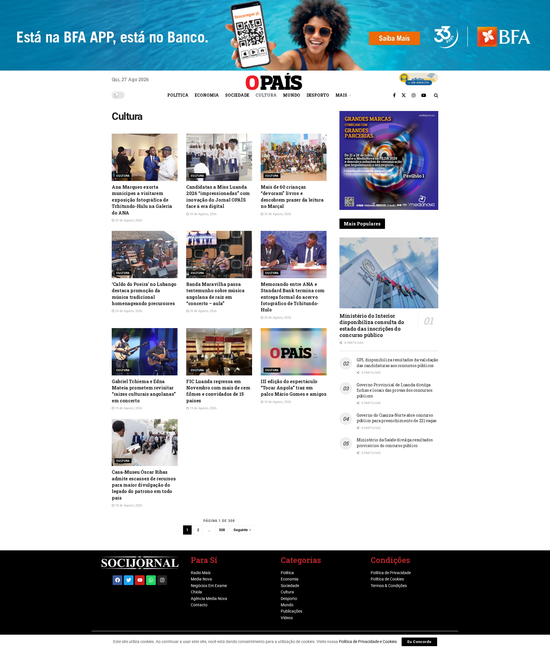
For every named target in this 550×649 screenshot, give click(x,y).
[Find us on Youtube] (423, 95)
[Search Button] (436, 95)
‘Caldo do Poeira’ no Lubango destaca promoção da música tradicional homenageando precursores (144, 293)
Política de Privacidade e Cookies (368, 641)
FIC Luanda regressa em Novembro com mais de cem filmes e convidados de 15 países (218, 391)
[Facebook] (117, 580)
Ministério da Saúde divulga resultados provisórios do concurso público (395, 442)
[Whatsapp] (151, 580)
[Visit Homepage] (273, 79)
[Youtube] (140, 580)
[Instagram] (162, 580)
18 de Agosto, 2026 (277, 402)
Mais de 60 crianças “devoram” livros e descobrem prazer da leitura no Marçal (292, 196)
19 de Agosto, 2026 (128, 408)
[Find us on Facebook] (394, 95)
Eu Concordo (419, 642)
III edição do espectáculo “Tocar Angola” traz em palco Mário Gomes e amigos (294, 387)
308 (222, 530)
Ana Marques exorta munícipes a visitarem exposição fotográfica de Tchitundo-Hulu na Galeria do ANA (142, 200)
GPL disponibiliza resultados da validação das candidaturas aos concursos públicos (397, 362)
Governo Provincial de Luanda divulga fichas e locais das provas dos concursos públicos (395, 390)
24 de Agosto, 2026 (277, 214)
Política (177, 95)
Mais (341, 95)
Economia (207, 95)
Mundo (291, 95)
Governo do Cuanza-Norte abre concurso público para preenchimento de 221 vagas (397, 418)
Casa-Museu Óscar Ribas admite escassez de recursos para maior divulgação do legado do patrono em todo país (144, 485)
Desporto (318, 95)
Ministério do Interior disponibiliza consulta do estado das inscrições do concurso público (371, 325)
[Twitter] (128, 580)
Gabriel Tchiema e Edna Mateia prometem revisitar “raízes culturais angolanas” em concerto (144, 391)
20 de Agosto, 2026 (203, 311)
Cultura (266, 95)
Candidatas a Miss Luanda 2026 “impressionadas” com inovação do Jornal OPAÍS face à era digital (218, 196)
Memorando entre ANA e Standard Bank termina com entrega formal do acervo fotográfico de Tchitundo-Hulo (293, 297)
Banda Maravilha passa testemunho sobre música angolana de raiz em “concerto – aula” (215, 293)
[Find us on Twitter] (403, 95)
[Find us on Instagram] (414, 95)
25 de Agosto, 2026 (128, 220)
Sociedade (237, 95)
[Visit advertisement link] (388, 160)
